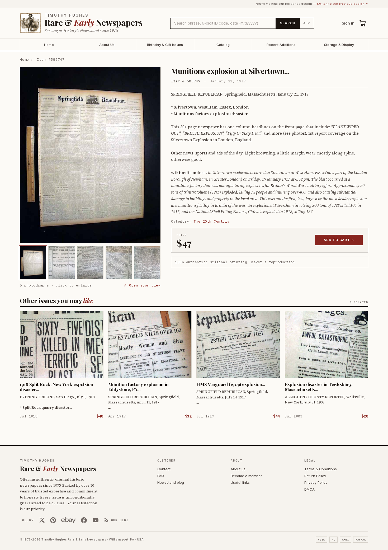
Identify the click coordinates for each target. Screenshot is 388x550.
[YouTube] (95, 520)
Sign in (348, 23)
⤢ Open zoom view (142, 285)
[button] (90, 155)
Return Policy (315, 476)
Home (49, 45)
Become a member (246, 476)
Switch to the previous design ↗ (342, 4)
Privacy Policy (315, 482)
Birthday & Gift (165, 45)
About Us (107, 45)
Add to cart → (339, 240)
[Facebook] (84, 520)
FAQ (160, 476)
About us (238, 469)
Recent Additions (281, 45)
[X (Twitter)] (42, 520)
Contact (164, 469)
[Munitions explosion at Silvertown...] (33, 262)
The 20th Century (212, 221)
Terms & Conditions (320, 469)
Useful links (240, 482)
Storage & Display (339, 45)
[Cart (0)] (363, 23)
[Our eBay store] (68, 520)
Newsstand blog (170, 482)
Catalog (223, 45)
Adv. (307, 23)
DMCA (309, 489)
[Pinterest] (53, 520)
